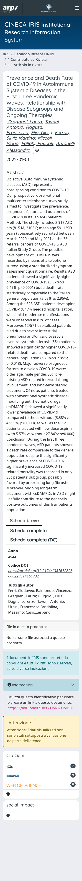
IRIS (6, 53)
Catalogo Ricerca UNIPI (34, 53)
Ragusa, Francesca (24, 129)
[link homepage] (12, 8)
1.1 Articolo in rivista (25, 64)
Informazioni (22, 684)
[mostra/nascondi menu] (77, 8)
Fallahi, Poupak (37, 143)
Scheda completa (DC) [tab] (33, 539)
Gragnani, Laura (24, 121)
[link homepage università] (49, 8)
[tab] (65, 539)
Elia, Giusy (41, 132)
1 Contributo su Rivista (27, 59)
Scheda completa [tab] (28, 530)
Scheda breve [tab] (24, 520)
